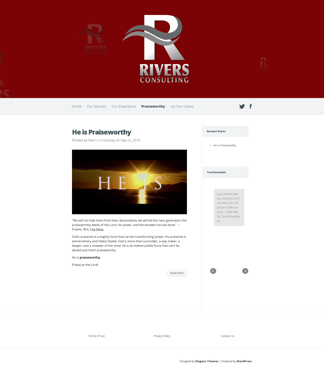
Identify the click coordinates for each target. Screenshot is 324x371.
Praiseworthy (153, 106)
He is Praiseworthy (101, 132)
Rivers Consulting (101, 140)
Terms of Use (96, 336)
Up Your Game (182, 106)
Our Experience (124, 106)
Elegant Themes (206, 361)
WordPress (244, 361)
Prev (213, 271)
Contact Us (227, 336)
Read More (177, 273)
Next (245, 271)
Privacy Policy (162, 336)
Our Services (96, 106)
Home (76, 106)
